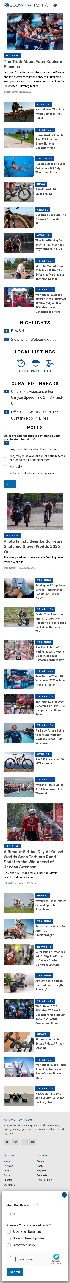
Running (8, 1180)
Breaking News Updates (28, 1238)
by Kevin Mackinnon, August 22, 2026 (20, 568)
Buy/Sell (18, 331)
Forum (40, 1161)
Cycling (43, 104)
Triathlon (45, 130)
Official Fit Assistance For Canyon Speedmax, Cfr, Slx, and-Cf (37, 397)
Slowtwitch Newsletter (28, 1232)
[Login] (55, 5)
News (41, 184)
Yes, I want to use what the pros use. (33, 449)
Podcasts (42, 1175)
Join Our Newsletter (22, 1205)
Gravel (42, 210)
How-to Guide (44, 1180)
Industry (44, 947)
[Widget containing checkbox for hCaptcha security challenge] (35, 1259)
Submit (15, 1272)
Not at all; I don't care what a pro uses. (34, 473)
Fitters (49, 371)
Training (44, 580)
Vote (10, 484)
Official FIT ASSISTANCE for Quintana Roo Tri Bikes (34, 415)
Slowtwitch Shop (24, 1245)
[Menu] (63, 5)
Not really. (16, 466)
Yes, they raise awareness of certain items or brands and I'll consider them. (37, 458)
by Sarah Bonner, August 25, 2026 (18, 92)
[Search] (46, 5)
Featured (12, 55)
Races (35, 371)
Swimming (45, 158)
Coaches (21, 371)
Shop (40, 1165)
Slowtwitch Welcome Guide (34, 339)
